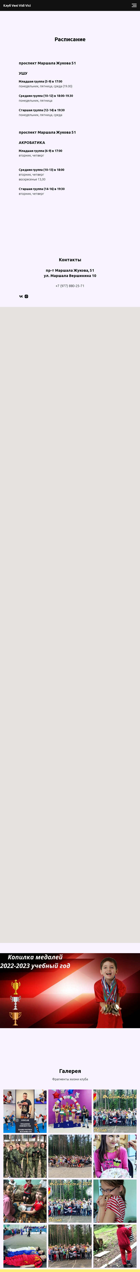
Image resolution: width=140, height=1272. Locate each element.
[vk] (21, 296)
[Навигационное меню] (134, 5)
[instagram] (26, 296)
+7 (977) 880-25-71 (70, 286)
